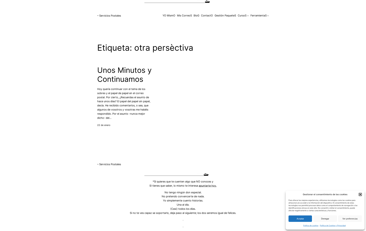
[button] (360, 194)
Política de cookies (310, 225)
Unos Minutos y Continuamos (124, 75)
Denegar (325, 218)
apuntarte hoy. (208, 185)
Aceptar (300, 218)
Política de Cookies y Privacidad (333, 225)
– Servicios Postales (109, 15)
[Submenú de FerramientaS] (268, 15)
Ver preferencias (350, 218)
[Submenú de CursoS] (248, 15)
